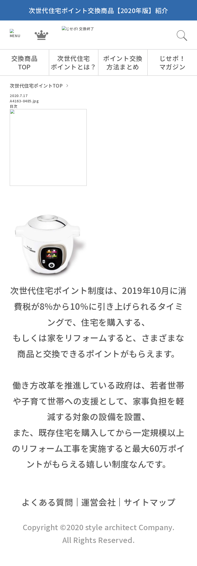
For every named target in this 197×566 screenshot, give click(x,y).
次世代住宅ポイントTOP (36, 85)
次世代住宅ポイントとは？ (74, 62)
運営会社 (98, 502)
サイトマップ (149, 502)
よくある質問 (47, 502)
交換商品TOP (24, 62)
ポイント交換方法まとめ (122, 62)
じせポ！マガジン (172, 62)
